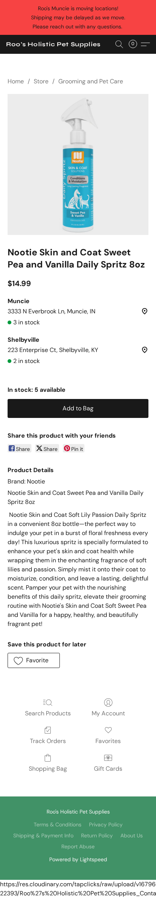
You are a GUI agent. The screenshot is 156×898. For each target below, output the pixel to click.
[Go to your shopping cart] (135, 44)
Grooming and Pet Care (90, 81)
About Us (131, 835)
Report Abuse (78, 846)
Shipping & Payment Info (43, 835)
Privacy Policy (106, 824)
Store (41, 81)
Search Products (48, 713)
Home (16, 81)
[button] (53, 44)
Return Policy (97, 835)
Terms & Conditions (57, 824)
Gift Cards (108, 769)
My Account (108, 713)
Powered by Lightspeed (78, 859)
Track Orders (48, 741)
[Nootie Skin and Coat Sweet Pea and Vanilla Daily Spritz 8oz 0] (78, 164)
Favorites (108, 741)
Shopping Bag (48, 769)
